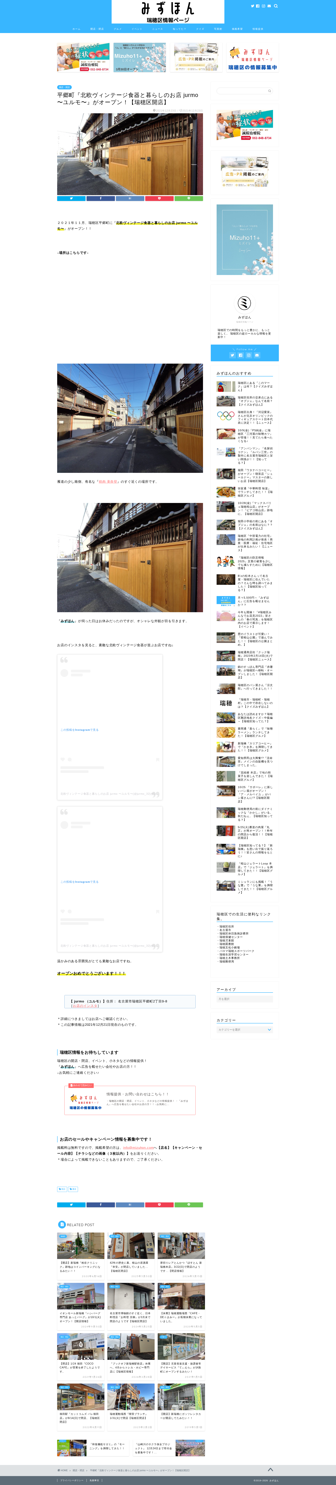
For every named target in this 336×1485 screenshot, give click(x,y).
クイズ (200, 28)
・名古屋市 (224, 930)
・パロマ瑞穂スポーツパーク (236, 951)
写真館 (218, 28)
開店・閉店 (97, 28)
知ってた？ (179, 28)
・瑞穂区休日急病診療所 (233, 933)
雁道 (74, 1189)
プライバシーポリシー (72, 1480)
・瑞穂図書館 (225, 944)
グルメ (118, 28)
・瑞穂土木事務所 (228, 958)
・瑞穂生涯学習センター (233, 954)
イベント (137, 28)
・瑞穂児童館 (225, 940)
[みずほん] (168, 23)
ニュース (157, 28)
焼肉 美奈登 (108, 482)
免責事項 (94, 1480)
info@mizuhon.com (138, 1148)
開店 (63, 1189)
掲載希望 (237, 28)
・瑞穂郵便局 (225, 961)
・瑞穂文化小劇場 (228, 947)
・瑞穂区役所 (225, 926)
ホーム (77, 28)
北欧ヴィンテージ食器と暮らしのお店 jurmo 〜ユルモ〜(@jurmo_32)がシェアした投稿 (117, 793)
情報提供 (258, 28)
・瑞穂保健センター (230, 937)
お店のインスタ (85, 1006)
